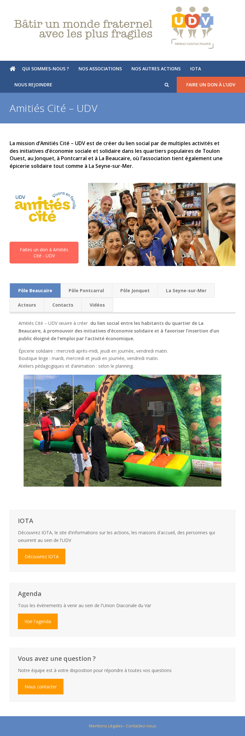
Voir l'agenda (38, 621)
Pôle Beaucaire (35, 290)
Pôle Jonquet (135, 290)
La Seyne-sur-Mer (186, 290)
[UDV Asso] (122, 27)
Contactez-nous (141, 726)
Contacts (62, 305)
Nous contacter (41, 687)
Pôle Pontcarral (86, 290)
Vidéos (97, 305)
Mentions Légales (106, 726)
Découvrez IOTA (42, 556)
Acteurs (27, 305)
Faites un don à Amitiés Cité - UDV (44, 253)
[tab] (35, 290)
